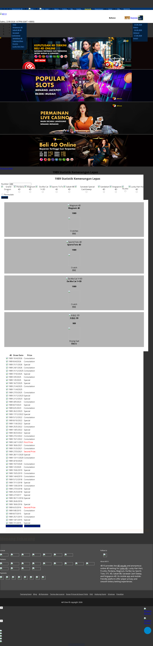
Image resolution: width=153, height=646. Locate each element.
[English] (117, 18)
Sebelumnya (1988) (14, 526)
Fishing (65, 9)
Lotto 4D (124, 568)
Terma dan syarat (57, 594)
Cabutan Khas (18, 41)
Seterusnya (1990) (32, 526)
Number (5, 184)
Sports (56, 9)
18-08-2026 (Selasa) (137, 31)
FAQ (91, 594)
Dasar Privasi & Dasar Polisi (77, 594)
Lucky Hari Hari (18, 47)
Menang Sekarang (14, 530)
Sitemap (111, 594)
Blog (119, 9)
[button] (4, 168)
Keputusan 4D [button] (17, 9)
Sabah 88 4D (17, 30)
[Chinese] (119, 18)
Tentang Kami (26, 594)
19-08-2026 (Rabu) (137, 26)
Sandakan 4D (17, 38)
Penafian (120, 594)
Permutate (9, 194)
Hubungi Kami (100, 594)
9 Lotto (15, 44)
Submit (4, 197)
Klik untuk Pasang (76, 644)
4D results (121, 565)
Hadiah (79, 9)
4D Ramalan (43, 594)
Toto (14, 25)
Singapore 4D (18, 27)
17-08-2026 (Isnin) (137, 37)
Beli (72, 9)
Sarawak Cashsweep (16, 34)
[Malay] (122, 18)
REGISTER (127, 9)
